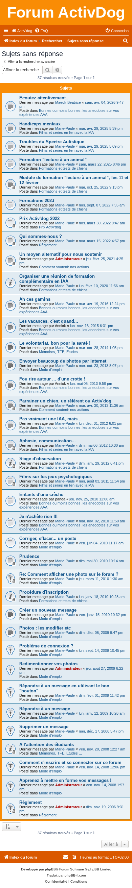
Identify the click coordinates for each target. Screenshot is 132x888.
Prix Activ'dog (50, 227)
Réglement (30, 802)
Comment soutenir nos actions (64, 267)
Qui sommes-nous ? (40, 236)
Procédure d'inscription (44, 592)
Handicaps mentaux (40, 123)
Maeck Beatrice (68, 102)
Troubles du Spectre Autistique (51, 141)
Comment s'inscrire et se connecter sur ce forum (70, 762)
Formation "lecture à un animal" (53, 159)
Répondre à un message (44, 708)
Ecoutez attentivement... (44, 97)
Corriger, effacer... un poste (47, 538)
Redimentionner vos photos (48, 663)
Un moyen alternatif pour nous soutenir (60, 254)
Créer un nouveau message (47, 610)
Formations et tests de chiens (63, 168)
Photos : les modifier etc (45, 628)
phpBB (50, 869)
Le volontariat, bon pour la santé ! (54, 343)
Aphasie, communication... (47, 440)
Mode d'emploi (50, 370)
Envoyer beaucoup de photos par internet (62, 361)
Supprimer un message (43, 726)
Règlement (48, 245)
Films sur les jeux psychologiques (55, 476)
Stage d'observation (40, 458)
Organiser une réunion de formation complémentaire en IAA (57, 279)
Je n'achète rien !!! (38, 516)
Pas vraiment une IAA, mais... (50, 418)
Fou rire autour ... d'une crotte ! (52, 378)
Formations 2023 (36, 200)
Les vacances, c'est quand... (48, 321)
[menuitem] (21, 31)
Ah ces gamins (34, 299)
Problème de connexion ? (46, 645)
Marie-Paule (65, 128)
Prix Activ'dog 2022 (39, 218)
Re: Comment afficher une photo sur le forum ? (68, 574)
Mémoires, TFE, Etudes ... (60, 352)
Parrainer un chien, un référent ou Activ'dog (65, 400)
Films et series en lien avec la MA (66, 132)
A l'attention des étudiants (46, 744)
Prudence (29, 556)
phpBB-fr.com (75, 875)
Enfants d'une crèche (41, 494)
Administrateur (68, 259)
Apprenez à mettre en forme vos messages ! (65, 780)
